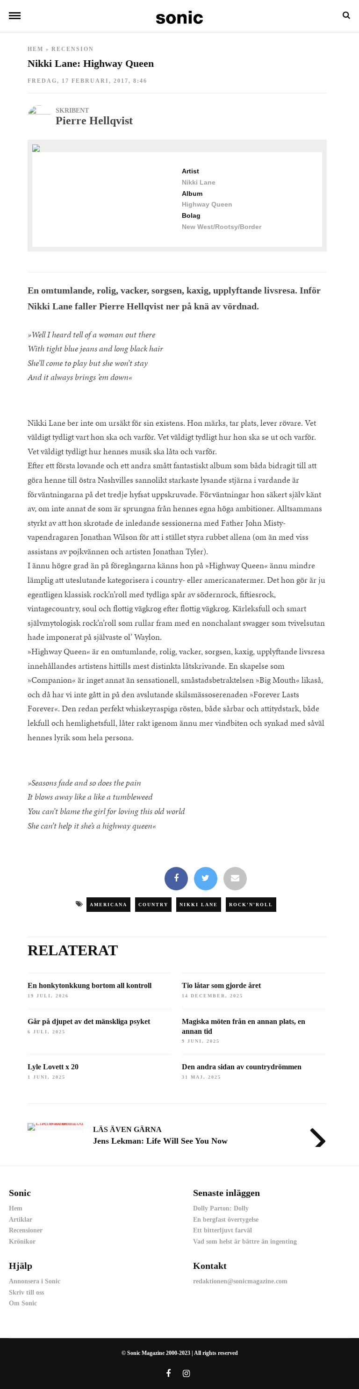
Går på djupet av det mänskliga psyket (89, 1021)
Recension (72, 49)
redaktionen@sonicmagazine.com (240, 1281)
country (153, 904)
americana (108, 904)
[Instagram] (186, 1373)
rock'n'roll (251, 904)
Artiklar (20, 1219)
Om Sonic (23, 1303)
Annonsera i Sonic (34, 1281)
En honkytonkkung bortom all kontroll (89, 985)
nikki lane (199, 904)
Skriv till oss (26, 1292)
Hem (35, 49)
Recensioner (26, 1230)
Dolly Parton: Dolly (221, 1208)
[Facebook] (176, 878)
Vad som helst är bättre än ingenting (245, 1241)
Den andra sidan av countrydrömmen (242, 1067)
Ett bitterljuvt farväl (222, 1230)
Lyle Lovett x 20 (53, 1067)
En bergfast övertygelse (225, 1219)
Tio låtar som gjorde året (221, 985)
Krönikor (22, 1241)
